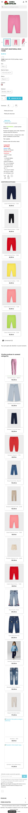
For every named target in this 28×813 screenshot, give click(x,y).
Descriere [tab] (7, 120)
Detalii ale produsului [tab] (11, 123)
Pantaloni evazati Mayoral (14, 403)
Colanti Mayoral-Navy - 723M (11, 203)
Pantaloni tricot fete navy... (14, 429)
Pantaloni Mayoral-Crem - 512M (14, 506)
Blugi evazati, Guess (14, 610)
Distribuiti (8, 105)
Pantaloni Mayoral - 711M (14, 455)
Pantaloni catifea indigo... (14, 661)
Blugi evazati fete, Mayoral (14, 481)
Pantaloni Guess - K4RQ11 (14, 377)
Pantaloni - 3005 (14, 738)
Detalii (18, 811)
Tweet (12, 105)
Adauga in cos (14, 98)
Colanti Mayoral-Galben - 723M (11, 281)
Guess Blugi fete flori (14, 635)
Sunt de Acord (12, 811)
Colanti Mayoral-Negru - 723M (11, 229)
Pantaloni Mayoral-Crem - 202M (14, 558)
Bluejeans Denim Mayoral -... (14, 687)
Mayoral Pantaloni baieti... (14, 713)
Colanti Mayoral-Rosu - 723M (11, 255)
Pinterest (16, 105)
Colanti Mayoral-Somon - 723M (11, 306)
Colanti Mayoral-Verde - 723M (11, 332)
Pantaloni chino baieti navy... (14, 764)
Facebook (2, 791)
